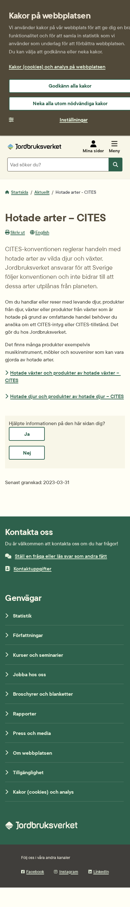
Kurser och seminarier (38, 655)
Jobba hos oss (29, 674)
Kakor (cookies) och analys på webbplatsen (57, 66)
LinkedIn (101, 871)
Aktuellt (42, 192)
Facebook (35, 871)
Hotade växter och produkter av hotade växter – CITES (63, 376)
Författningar (28, 635)
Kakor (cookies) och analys (43, 792)
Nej (27, 453)
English (42, 232)
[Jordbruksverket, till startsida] (34, 146)
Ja (27, 434)
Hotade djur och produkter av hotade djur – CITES (67, 396)
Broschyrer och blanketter (43, 694)
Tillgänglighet (28, 772)
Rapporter (24, 713)
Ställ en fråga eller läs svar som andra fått (61, 556)
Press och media (32, 733)
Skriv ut (17, 232)
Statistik (22, 616)
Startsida (19, 192)
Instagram (68, 871)
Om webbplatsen (32, 753)
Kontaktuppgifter (32, 568)
